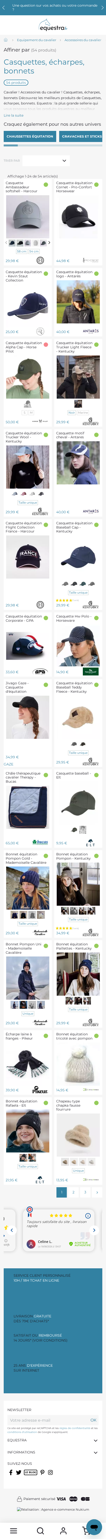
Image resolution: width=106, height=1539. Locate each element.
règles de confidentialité (74, 1428)
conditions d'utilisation (22, 1432)
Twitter (19, 1475)
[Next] (49, 242)
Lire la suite (13, 115)
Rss (26, 1475)
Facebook (11, 1475)
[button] (102, 7)
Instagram (51, 1475)
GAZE (16, 723)
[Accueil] (6, 40)
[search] (40, 1531)
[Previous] (6, 242)
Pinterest (43, 1475)
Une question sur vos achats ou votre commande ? (54, 7)
